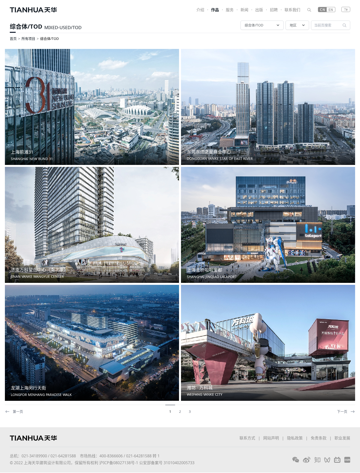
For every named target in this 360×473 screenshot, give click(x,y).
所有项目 (28, 38)
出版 (259, 9)
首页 (13, 38)
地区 (293, 25)
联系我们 (292, 9)
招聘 (274, 9)
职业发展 (342, 438)
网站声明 (271, 438)
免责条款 (318, 438)
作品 (215, 9)
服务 (230, 9)
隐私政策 (295, 438)
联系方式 (247, 438)
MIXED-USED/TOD (63, 27)
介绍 (200, 9)
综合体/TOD (26, 26)
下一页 (342, 411)
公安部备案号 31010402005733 (166, 462)
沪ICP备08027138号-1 (118, 462)
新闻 (244, 9)
